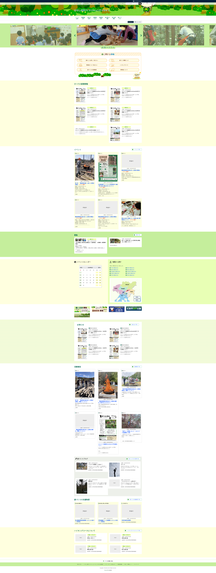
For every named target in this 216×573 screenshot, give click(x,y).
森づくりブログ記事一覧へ (134, 458)
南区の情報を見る (114, 269)
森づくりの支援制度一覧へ (135, 499)
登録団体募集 (120, 564)
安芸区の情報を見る (115, 273)
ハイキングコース (124, 65)
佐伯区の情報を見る (131, 273)
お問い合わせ (94, 3)
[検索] (140, 3)
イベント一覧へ (137, 149)
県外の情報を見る (130, 275)
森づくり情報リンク (124, 60)
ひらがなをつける (138, 1)
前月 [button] (81, 267)
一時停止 (105, 47)
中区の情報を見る (114, 267)
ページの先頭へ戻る (109, 561)
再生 (102, 47)
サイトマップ (136, 564)
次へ (141, 35)
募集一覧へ (138, 234)
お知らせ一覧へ (134, 324)
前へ (74, 35)
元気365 (110, 570)
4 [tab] (113, 47)
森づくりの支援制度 (92, 69)
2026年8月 (90, 267)
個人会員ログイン (103, 3)
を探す (77, 18)
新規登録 (87, 3)
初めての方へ (79, 564)
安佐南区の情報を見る (115, 271)
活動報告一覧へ (137, 366)
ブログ (120, 18)
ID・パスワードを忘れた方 (110, 564)
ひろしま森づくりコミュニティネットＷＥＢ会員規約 (93, 564)
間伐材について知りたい (92, 65)
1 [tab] (107, 47)
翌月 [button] (99, 267)
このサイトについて (79, 3)
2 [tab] (109, 47)
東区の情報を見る (130, 267)
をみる (95, 18)
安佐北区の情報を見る (131, 271)
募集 (114, 18)
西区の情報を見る (130, 269)
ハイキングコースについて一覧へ (134, 530)
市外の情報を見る (114, 275)
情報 (107, 18)
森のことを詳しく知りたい (92, 60)
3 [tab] (111, 47)
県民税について (124, 69)
